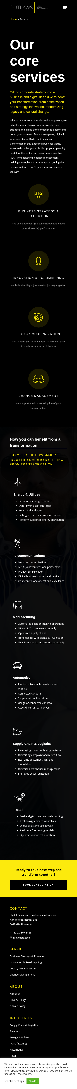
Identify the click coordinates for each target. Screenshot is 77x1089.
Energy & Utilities (20, 1037)
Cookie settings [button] (14, 1081)
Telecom (15, 1031)
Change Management (22, 974)
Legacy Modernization (23, 968)
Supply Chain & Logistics (24, 1025)
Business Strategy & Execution (27, 956)
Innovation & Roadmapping (26, 962)
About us (15, 993)
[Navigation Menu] (65, 7)
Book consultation (38, 884)
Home (13, 19)
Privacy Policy (18, 1000)
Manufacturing (18, 1043)
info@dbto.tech (21, 937)
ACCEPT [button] (33, 1080)
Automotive (16, 1049)
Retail (13, 1055)
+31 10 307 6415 (22, 932)
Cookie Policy (17, 1006)
